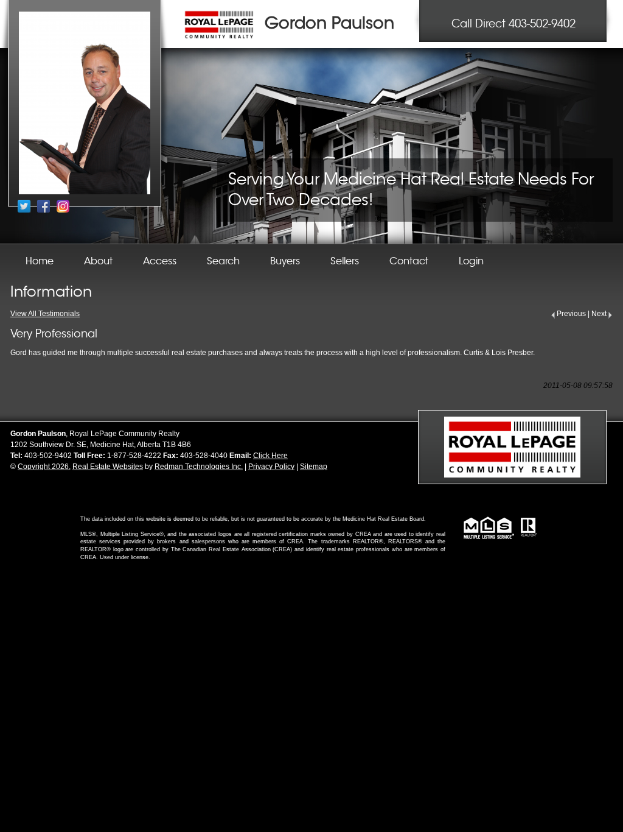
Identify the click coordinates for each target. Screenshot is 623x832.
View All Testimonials (45, 313)
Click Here (270, 455)
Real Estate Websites (107, 466)
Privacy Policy (271, 466)
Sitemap (313, 466)
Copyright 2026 (43, 466)
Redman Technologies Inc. (199, 466)
